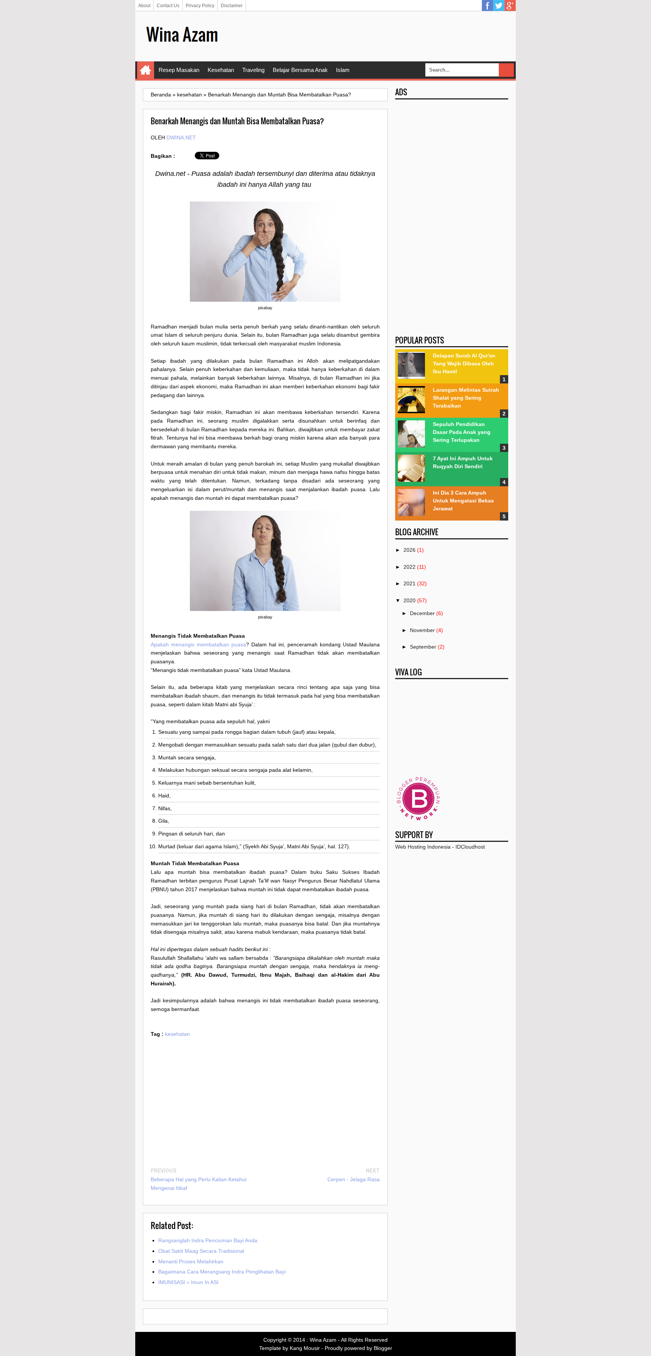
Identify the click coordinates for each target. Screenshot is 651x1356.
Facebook (487, 5)
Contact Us (168, 5)
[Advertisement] (371, 36)
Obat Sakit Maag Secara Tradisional (201, 1251)
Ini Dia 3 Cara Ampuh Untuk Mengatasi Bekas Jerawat (463, 501)
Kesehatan (221, 70)
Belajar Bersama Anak (300, 70)
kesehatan (177, 1034)
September (423, 647)
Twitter (498, 5)
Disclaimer (232, 5)
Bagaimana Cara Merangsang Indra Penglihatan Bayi (222, 1272)
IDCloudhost (470, 847)
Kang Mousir (305, 1348)
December (422, 613)
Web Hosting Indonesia (423, 847)
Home (145, 70)
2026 (409, 550)
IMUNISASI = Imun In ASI (188, 1282)
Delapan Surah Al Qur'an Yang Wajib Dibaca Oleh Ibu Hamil (464, 363)
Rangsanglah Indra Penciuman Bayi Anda (207, 1240)
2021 (409, 583)
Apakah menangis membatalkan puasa (198, 644)
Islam (343, 70)
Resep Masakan (179, 70)
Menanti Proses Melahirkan (190, 1261)
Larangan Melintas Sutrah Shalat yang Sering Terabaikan (466, 398)
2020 (409, 600)
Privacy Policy (200, 5)
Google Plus (510, 5)
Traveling (253, 70)
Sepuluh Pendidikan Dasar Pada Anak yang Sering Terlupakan (462, 432)
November (422, 630)
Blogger (383, 1348)
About (144, 5)
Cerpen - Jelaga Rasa (353, 1179)
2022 (409, 567)
